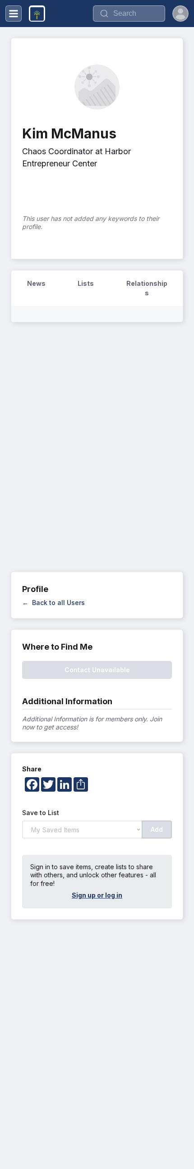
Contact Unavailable (97, 670)
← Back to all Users (53, 602)
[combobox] (129, 13)
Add (157, 829)
